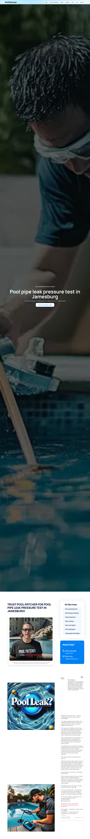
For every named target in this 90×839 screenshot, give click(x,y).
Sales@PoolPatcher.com (71, 659)
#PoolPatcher (64, 806)
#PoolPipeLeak (64, 805)
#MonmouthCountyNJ (73, 805)
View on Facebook (77, 817)
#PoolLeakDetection (73, 803)
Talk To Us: (69, 656)
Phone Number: (71, 651)
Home (46, 2)
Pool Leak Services (54, 2)
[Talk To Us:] (63, 656)
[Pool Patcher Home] (11, 2)
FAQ (77, 2)
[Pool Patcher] (64, 678)
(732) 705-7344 (69, 653)
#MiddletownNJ (64, 803)
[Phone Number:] (63, 651)
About (61, 2)
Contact (82, 2)
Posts (72, 2)
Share (82, 817)
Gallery (67, 2)
